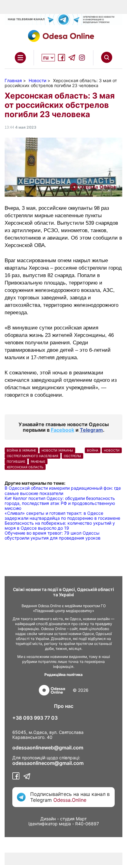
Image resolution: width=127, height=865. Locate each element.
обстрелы (72, 456)
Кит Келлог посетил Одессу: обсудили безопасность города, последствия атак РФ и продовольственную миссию (60, 503)
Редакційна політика (63, 674)
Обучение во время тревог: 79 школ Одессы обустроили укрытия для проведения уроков (52, 535)
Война (92, 450)
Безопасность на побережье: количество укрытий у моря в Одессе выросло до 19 (60, 525)
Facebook (62, 430)
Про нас (63, 706)
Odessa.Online (69, 800)
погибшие (16, 461)
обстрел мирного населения (32, 456)
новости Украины (57, 450)
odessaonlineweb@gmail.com (47, 747)
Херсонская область (25, 467)
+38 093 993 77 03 (35, 718)
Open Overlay (20, 57)
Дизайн (48, 818)
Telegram (91, 430)
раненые (38, 461)
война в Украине (21, 450)
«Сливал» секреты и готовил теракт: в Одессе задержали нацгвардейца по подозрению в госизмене (62, 515)
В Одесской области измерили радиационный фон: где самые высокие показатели (63, 490)
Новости (112, 450)
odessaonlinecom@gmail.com (48, 763)
